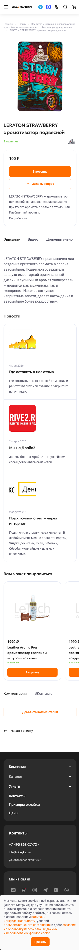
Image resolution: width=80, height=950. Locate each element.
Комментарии (15, 693)
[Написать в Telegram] (40, 7)
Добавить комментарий (40, 712)
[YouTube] (56, 890)
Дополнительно (59, 239)
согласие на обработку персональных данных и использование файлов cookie (40, 929)
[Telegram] (45, 890)
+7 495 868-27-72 (23, 844)
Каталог (15, 776)
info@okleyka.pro (20, 852)
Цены (13, 813)
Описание (12, 239)
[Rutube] (24, 890)
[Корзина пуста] (74, 7)
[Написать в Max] (48, 7)
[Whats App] (66, 890)
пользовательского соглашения (27, 925)
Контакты (17, 796)
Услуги (14, 786)
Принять (40, 942)
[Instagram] (34, 890)
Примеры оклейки (24, 804)
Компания (17, 767)
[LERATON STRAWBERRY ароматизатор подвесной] (40, 76)
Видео (33, 239)
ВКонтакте (43, 693)
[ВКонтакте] (13, 890)
